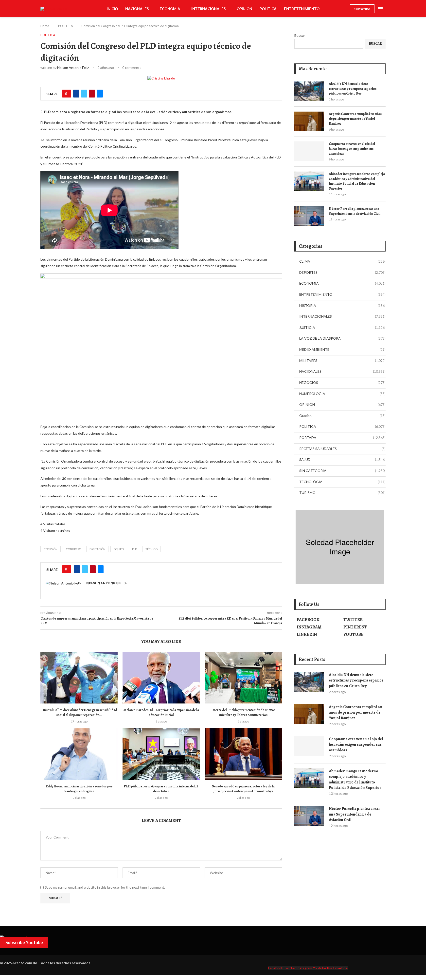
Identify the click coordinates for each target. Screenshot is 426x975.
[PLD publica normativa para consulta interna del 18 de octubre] (161, 754)
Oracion (342, 415)
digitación (97, 549)
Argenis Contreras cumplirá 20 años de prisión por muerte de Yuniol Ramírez (355, 119)
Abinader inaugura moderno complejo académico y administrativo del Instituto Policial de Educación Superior (357, 181)
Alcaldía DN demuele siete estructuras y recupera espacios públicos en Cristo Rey (352, 88)
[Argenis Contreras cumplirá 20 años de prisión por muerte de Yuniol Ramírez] (309, 121)
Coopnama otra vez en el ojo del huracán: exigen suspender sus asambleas (352, 148)
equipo (119, 549)
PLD (134, 549)
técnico (151, 549)
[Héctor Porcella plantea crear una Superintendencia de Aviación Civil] (309, 216)
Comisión (50, 549)
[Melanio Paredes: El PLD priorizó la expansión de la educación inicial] (161, 677)
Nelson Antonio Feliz (73, 67)
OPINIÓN (244, 8)
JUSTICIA (342, 327)
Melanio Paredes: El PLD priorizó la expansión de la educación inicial (161, 712)
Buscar (299, 35)
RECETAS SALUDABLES (342, 449)
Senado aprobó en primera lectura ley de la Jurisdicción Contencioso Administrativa (243, 789)
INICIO (112, 8)
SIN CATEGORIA (342, 470)
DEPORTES (342, 272)
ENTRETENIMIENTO (302, 8)
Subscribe (362, 9)
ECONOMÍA (170, 8)
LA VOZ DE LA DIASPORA (342, 338)
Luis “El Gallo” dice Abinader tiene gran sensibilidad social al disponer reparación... (79, 712)
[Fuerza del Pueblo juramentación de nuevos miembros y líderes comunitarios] (243, 677)
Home (44, 26)
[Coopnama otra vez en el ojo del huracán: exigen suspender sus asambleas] (309, 151)
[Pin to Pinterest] (92, 94)
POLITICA (268, 8)
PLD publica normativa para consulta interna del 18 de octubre (161, 789)
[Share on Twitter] (84, 94)
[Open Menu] (380, 8)
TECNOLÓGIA (342, 482)
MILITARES (342, 360)
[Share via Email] (100, 94)
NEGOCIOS (342, 382)
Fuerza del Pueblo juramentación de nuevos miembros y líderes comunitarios (243, 712)
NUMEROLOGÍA (342, 393)
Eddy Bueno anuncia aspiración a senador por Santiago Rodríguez (79, 789)
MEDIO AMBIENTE (342, 349)
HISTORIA (342, 305)
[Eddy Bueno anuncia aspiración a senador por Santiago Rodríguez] (79, 754)
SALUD (342, 459)
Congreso (73, 549)
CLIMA (342, 261)
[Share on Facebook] (76, 94)
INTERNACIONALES (208, 8)
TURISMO (342, 492)
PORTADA (342, 437)
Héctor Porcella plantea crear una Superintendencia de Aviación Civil (354, 211)
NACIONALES (137, 8)
